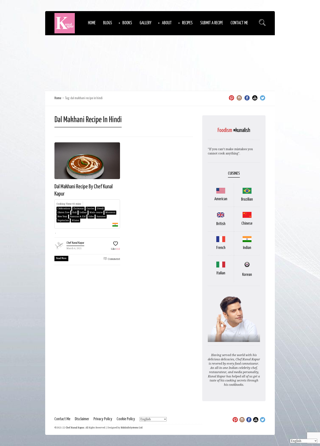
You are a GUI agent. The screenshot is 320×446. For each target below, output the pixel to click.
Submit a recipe (211, 23)
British (220, 224)
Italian (220, 273)
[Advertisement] (160, 63)
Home (92, 23)
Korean (247, 274)
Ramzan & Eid (78, 216)
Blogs (107, 23)
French (220, 248)
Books (127, 23)
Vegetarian (63, 220)
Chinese (246, 223)
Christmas (78, 208)
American (220, 199)
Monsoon (110, 212)
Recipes (187, 23)
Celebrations (63, 208)
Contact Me (239, 23)
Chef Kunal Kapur (75, 243)
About (167, 23)
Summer (101, 216)
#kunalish (241, 130)
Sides (91, 216)
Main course (96, 212)
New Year (62, 216)
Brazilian (247, 199)
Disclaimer (82, 419)
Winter (75, 220)
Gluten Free (63, 212)
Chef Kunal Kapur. (75, 427)
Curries (90, 208)
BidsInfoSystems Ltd (131, 427)
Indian (83, 212)
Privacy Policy (103, 419)
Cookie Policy (126, 419)
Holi (74, 212)
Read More (61, 258)
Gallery (145, 23)
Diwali (100, 208)
